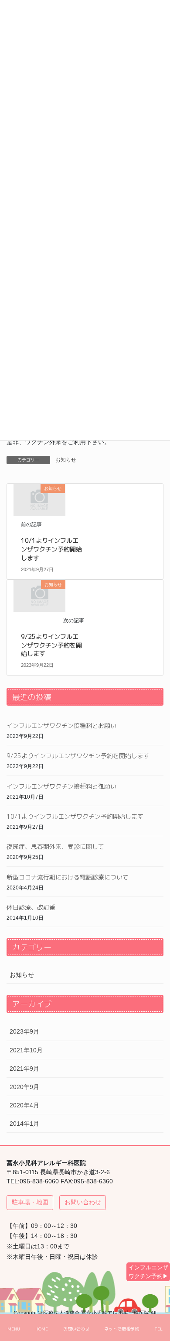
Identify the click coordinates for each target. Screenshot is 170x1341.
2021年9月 (24, 1068)
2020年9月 (24, 1086)
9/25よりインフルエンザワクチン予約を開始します (51, 645)
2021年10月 (26, 1050)
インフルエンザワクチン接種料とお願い (61, 725)
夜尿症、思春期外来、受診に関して (55, 846)
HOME (41, 1329)
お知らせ (65, 460)
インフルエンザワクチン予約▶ (148, 1271)
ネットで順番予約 (121, 1329)
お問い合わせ (83, 1202)
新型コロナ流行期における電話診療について (68, 877)
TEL (158, 1329)
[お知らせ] (39, 499)
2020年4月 (24, 1105)
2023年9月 (24, 1031)
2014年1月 (24, 1123)
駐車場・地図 (30, 1202)
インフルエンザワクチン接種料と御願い (61, 786)
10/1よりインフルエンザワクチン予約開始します (51, 549)
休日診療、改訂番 (31, 907)
